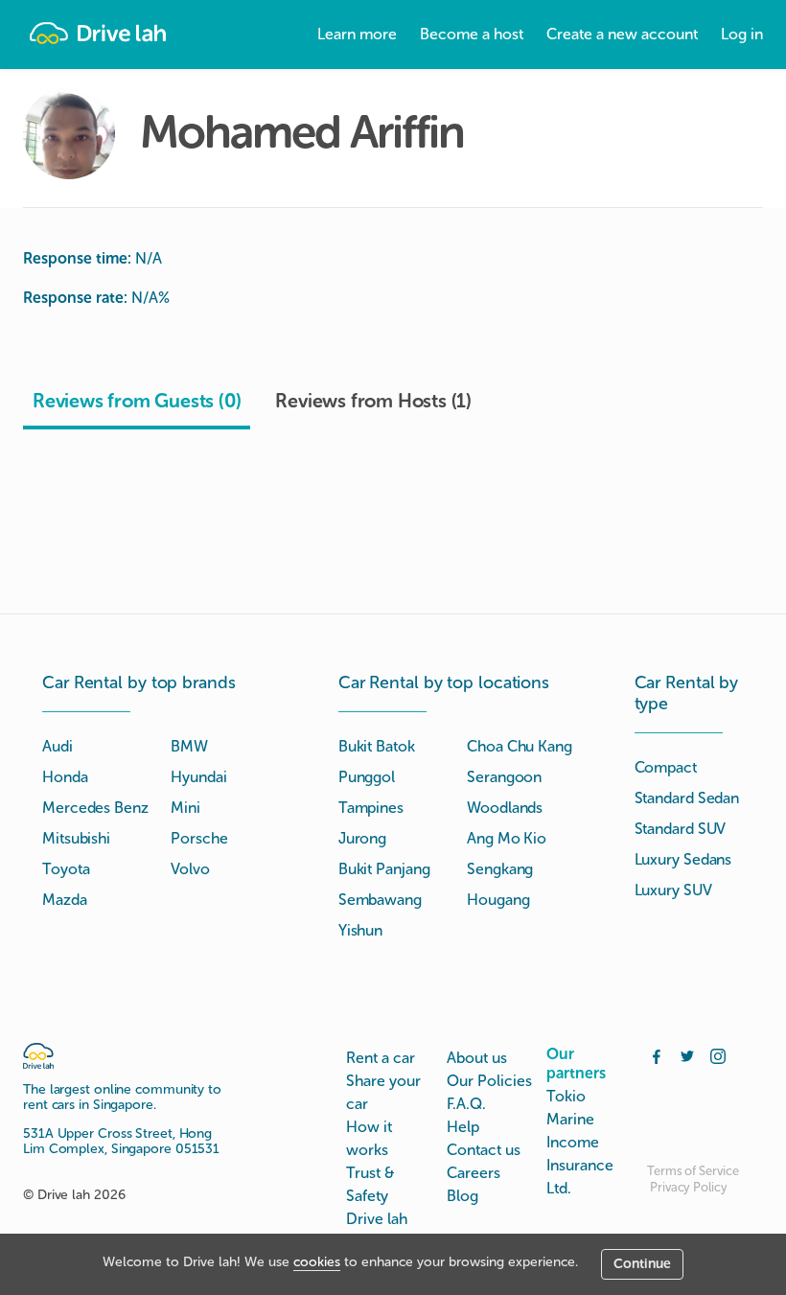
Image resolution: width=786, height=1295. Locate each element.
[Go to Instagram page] (718, 1054)
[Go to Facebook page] (656, 1054)
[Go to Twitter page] (687, 1054)
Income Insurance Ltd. (579, 1165)
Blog (462, 1196)
